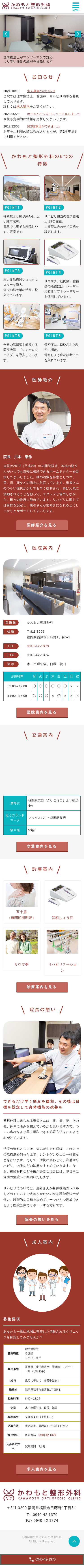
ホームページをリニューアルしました (53, 114)
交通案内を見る (42, 846)
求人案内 (23, 106)
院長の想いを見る (42, 1219)
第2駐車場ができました (43, 126)
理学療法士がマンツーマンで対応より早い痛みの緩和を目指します (28, 59)
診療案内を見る (42, 987)
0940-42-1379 (47, 1435)
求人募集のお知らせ (41, 91)
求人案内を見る (42, 1469)
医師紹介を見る (42, 525)
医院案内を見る (42, 712)
